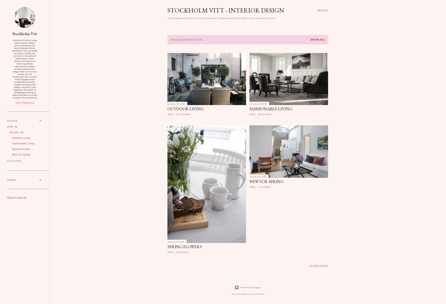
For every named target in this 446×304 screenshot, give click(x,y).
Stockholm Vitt (24, 33)
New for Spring (266, 181)
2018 (12, 126)
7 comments (264, 187)
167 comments (183, 114)
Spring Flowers (184, 246)
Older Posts (318, 266)
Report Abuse (16, 197)
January (16, 132)
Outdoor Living (185, 108)
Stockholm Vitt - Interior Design (225, 10)
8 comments (182, 252)
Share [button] (170, 114)
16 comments (264, 114)
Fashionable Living (270, 108)
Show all (317, 39)
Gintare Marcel (257, 294)
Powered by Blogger (250, 287)
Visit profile (24, 103)
